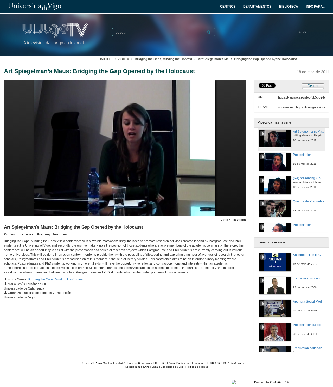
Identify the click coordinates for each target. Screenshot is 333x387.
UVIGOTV (122, 59)
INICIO (105, 59)
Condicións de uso (172, 366)
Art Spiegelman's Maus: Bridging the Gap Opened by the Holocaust (247, 59)
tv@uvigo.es (238, 362)
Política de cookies (196, 366)
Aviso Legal (151, 366)
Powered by (271, 382)
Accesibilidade (133, 366)
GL (305, 32)
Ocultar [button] (313, 86)
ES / (299, 32)
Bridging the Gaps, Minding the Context (163, 59)
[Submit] (208, 32)
